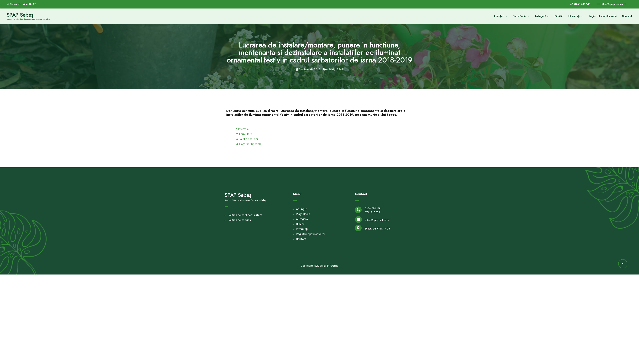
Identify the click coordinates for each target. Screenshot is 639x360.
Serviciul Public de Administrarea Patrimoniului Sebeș (28, 19)
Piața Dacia (519, 16)
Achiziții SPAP (334, 69)
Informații (574, 16)
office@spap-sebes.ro (377, 220)
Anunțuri (499, 16)
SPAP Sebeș (20, 15)
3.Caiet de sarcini (247, 139)
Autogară (540, 16)
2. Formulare (244, 134)
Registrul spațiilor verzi (603, 16)
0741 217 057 (372, 212)
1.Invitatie (242, 129)
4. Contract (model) (248, 144)
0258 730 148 (373, 208)
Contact (627, 16)
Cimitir (558, 16)
